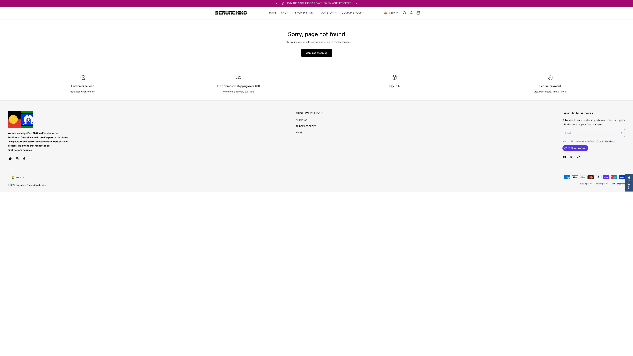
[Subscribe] (621, 133)
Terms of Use (596, 141)
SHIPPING (301, 120)
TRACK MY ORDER (306, 126)
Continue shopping (316, 52)
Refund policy (585, 184)
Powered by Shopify (36, 185)
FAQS (299, 132)
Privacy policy (601, 184)
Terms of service (618, 184)
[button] (405, 13)
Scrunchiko (21, 185)
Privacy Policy (609, 141)
